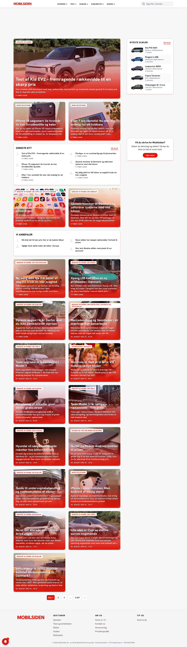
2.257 (77, 597)
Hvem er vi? (100, 620)
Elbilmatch (96, 4)
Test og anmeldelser (62, 623)
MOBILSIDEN (22, 3)
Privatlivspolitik (102, 631)
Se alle (114, 148)
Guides (110, 4)
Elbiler (83, 4)
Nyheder (61, 4)
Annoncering (101, 627)
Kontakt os (100, 623)
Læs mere (150, 155)
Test (72, 4)
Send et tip (142, 620)
